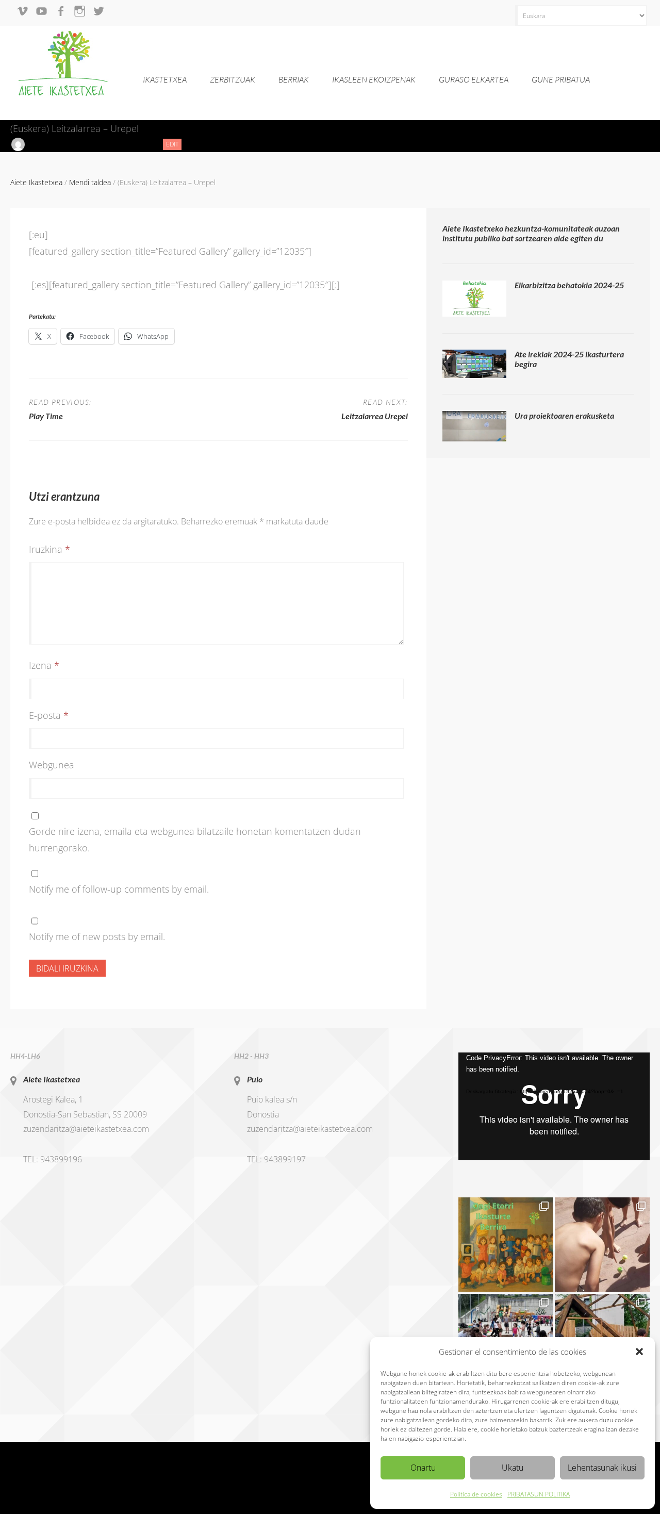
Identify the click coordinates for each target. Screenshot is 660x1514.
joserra (39, 144)
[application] (554, 1106)
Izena (44, 665)
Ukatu (512, 1467)
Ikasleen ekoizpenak (374, 79)
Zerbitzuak (232, 79)
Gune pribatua (561, 79)
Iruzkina (49, 549)
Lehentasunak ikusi (602, 1467)
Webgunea (51, 765)
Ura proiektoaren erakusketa (564, 415)
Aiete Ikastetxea (51, 1079)
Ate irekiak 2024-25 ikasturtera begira (569, 359)
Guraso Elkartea (473, 79)
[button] (639, 1351)
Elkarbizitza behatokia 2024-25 (569, 285)
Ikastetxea (165, 79)
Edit (174, 144)
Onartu (423, 1467)
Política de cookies (476, 1494)
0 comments (131, 144)
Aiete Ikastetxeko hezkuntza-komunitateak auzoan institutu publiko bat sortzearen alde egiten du (531, 233)
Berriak (293, 79)
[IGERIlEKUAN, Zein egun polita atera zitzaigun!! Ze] (602, 1244)
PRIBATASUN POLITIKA (538, 1494)
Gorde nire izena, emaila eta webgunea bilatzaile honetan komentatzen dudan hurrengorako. (195, 839)
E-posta (49, 715)
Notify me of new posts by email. (97, 936)
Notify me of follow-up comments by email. (119, 889)
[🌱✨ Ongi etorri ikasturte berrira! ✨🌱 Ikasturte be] (505, 1244)
